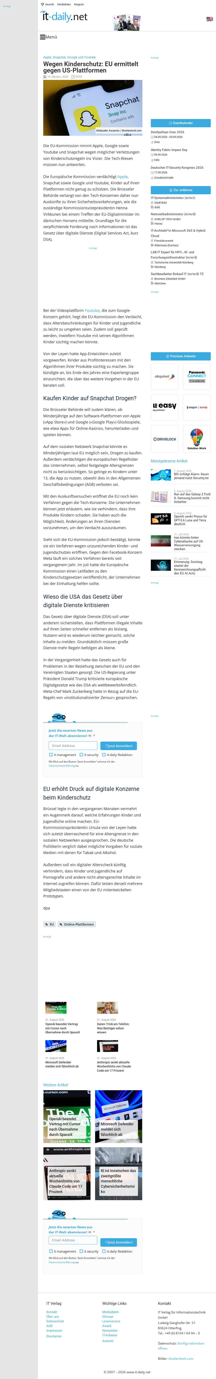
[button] (48, 37)
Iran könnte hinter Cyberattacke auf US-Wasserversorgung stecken (189, 543)
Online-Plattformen (79, 924)
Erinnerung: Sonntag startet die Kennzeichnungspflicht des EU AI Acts (190, 567)
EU (52, 924)
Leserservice (111, 1321)
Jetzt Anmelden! (120, 746)
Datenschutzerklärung (62, 765)
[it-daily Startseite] (71, 17)
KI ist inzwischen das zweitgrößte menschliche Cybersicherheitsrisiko (118, 1181)
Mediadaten (110, 1312)
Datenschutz (55, 1321)
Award (106, 1326)
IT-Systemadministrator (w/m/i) (173, 198)
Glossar (107, 1317)
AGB (49, 1326)
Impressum (54, 1330)
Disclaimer (54, 1336)
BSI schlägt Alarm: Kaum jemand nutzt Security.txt (191, 476)
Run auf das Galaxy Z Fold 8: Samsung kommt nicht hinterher (192, 498)
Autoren (107, 1341)
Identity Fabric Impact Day (169, 150)
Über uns (52, 1317)
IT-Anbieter (109, 1335)
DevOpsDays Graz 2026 (167, 132)
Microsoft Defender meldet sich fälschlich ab (117, 1129)
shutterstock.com (180, 1358)
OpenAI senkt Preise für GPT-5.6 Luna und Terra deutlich (190, 520)
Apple (122, 176)
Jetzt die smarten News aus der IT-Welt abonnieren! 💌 (70, 733)
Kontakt (51, 1312)
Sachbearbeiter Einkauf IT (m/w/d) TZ (177, 274)
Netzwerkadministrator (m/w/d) (173, 214)
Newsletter (110, 1330)
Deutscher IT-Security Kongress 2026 (177, 168)
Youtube (92, 310)
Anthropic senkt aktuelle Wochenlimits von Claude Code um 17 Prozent (65, 1181)
